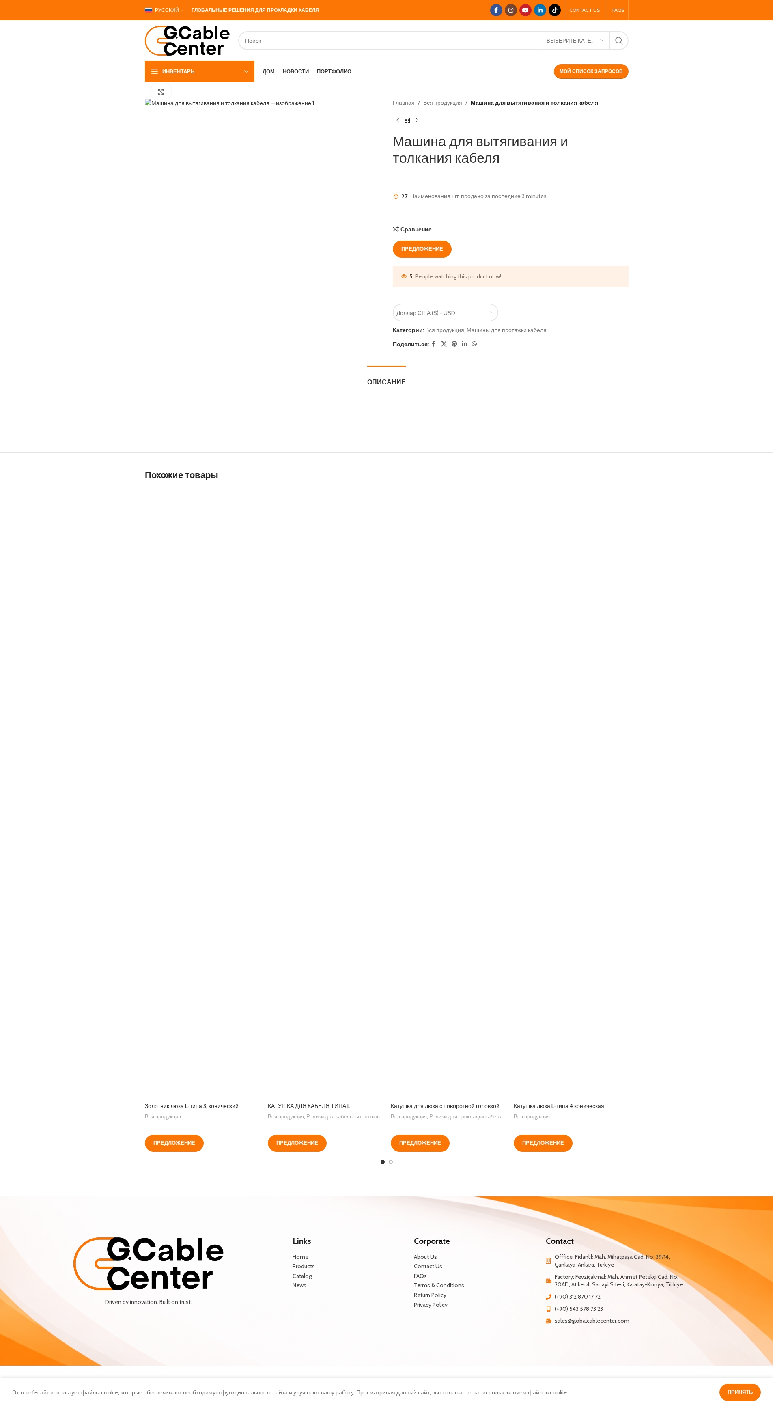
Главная (404, 102)
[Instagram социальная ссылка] (511, 10)
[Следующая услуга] (417, 120)
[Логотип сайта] (187, 39)
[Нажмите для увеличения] (161, 91)
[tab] (386, 378)
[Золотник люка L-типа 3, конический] (202, 793)
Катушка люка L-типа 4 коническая (559, 1106)
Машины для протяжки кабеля (507, 330)
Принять (740, 1392)
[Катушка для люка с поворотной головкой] (448, 793)
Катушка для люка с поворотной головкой (445, 1106)
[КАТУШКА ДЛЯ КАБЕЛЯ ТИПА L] (325, 793)
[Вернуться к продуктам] (407, 120)
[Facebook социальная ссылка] (496, 10)
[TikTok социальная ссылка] (555, 10)
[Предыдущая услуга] (398, 120)
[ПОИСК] (619, 40)
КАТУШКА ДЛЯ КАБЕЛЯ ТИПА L (309, 1106)
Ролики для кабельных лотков (343, 1116)
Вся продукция (442, 102)
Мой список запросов (591, 71)
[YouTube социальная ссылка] (525, 10)
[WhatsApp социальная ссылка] (474, 343)
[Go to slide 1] (383, 1162)
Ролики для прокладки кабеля (465, 1116)
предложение (422, 249)
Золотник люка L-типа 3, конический (192, 1106)
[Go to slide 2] (391, 1162)
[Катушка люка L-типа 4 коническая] (571, 793)
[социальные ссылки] (444, 343)
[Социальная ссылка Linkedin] (540, 10)
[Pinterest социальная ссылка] (454, 343)
